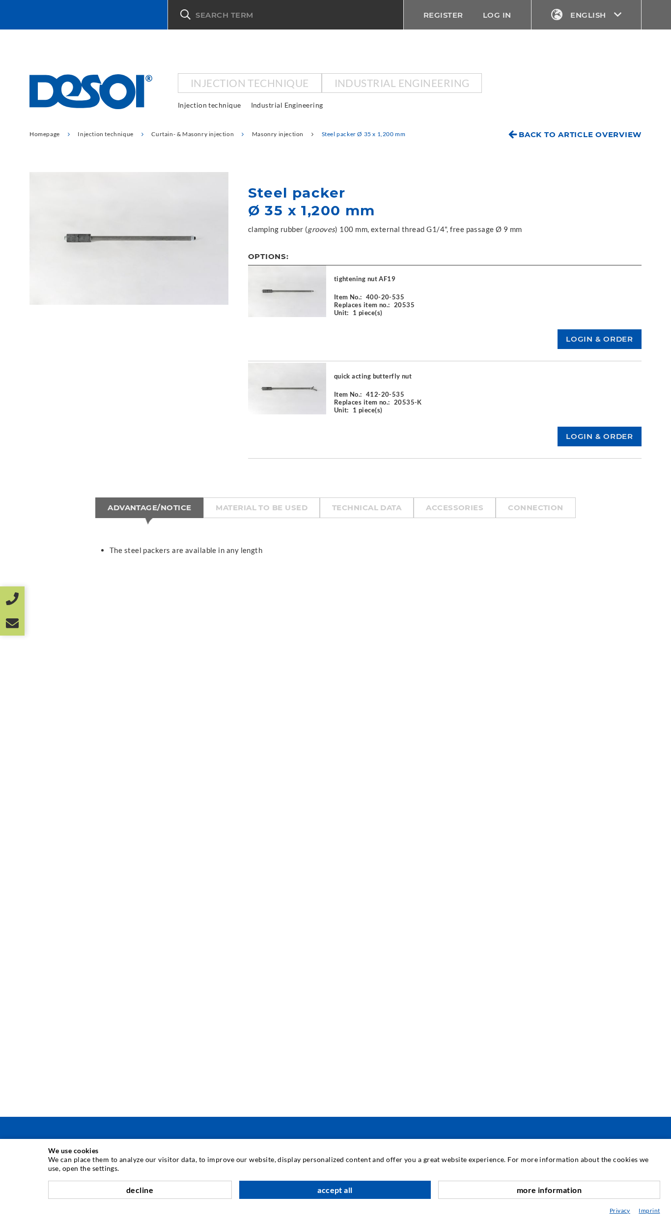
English (588, 15)
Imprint (649, 1210)
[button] (285, 14)
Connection (535, 507)
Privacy (620, 1210)
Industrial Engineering (402, 83)
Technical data (366, 507)
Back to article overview (580, 134)
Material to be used (262, 507)
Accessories (454, 507)
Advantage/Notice (149, 507)
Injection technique (250, 83)
